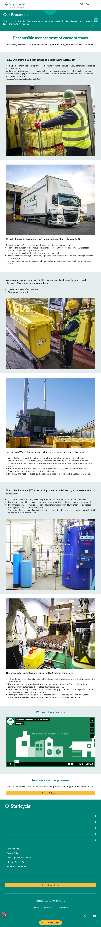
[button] (50, 816)
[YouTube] (94, 916)
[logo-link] (15, 4)
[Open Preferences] (4, 914)
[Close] (97, 921)
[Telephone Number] (87, 4)
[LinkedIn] (90, 916)
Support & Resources (50, 793)
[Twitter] (85, 916)
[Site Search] (81, 3)
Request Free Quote (50, 922)
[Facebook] (81, 916)
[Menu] (94, 4)
